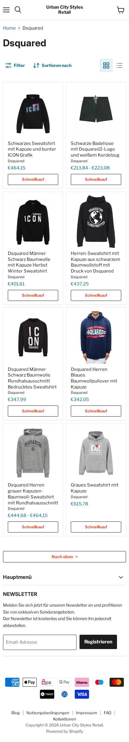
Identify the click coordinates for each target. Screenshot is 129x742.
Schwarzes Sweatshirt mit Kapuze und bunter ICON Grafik (32, 149)
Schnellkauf (33, 179)
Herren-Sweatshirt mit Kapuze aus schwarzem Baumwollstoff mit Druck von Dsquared (95, 262)
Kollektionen (64, 719)
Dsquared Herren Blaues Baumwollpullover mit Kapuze (94, 378)
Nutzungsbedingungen (47, 712)
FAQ (107, 712)
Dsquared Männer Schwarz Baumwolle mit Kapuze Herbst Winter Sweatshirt (29, 262)
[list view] (119, 65)
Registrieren (98, 642)
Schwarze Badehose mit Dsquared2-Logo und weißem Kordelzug (95, 149)
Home (9, 28)
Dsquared (16, 161)
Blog (15, 712)
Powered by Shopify (64, 731)
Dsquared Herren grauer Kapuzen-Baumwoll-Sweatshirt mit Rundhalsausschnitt (33, 493)
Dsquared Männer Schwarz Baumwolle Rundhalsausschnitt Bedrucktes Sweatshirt (32, 378)
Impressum (86, 712)
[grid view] (106, 65)
